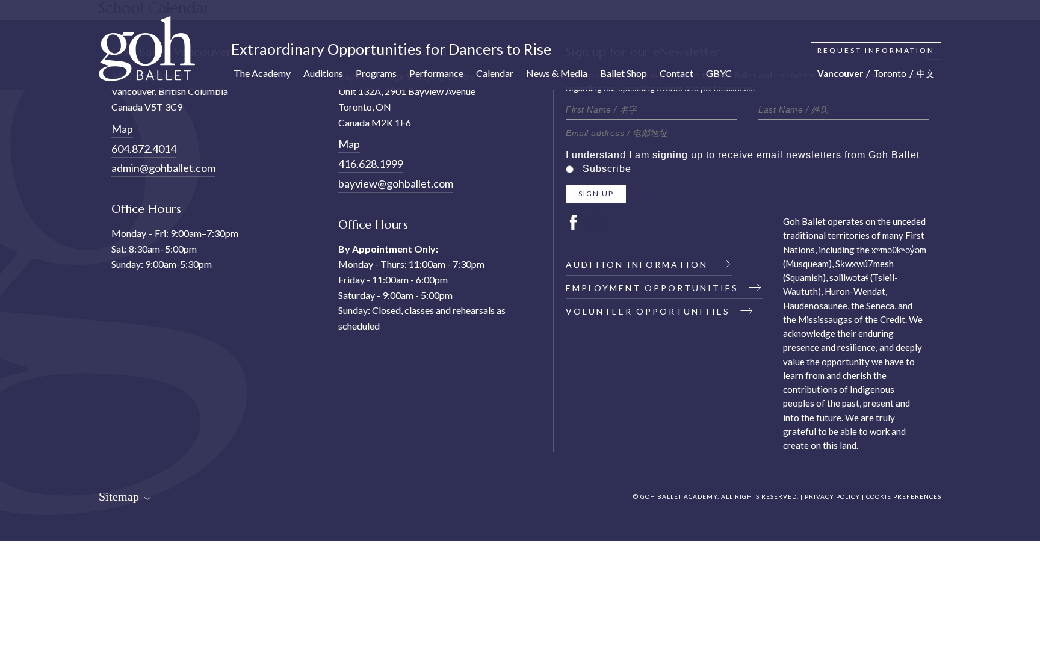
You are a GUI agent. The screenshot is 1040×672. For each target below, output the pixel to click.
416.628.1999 (370, 163)
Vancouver (840, 73)
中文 (926, 73)
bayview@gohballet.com (395, 183)
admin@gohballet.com (163, 167)
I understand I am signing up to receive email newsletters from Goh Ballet (743, 155)
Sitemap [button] (120, 496)
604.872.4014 (143, 148)
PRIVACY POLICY (832, 496)
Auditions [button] (323, 73)
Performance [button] (436, 73)
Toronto (889, 73)
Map (122, 128)
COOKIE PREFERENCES (903, 496)
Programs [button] (376, 73)
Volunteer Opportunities (650, 311)
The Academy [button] (262, 73)
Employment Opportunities (654, 288)
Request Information (876, 50)
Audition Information (638, 264)
